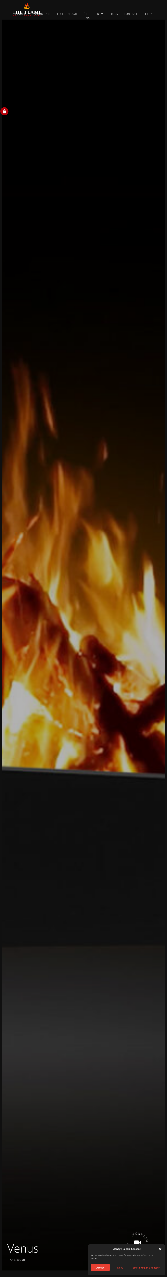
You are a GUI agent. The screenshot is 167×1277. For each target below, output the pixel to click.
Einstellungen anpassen (146, 1267)
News (101, 13)
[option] (83, 645)
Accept (100, 1267)
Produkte (43, 13)
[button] (160, 1248)
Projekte (22, 13)
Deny (120, 1267)
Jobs (114, 13)
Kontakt (131, 13)
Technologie (67, 13)
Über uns (87, 15)
